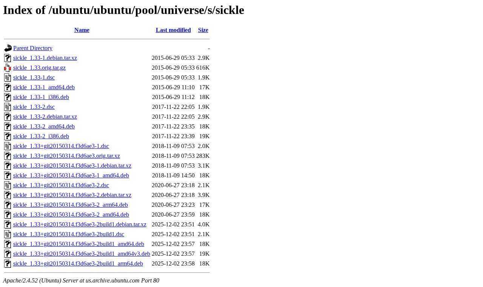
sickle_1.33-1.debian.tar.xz (45, 58)
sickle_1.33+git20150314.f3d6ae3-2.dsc (61, 185)
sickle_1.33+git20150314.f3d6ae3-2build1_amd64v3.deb (81, 253)
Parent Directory (32, 48)
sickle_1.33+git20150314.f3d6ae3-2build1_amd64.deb (78, 244)
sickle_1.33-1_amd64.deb (44, 87)
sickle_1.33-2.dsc (34, 107)
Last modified (173, 30)
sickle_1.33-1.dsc (34, 77)
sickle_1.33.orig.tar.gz (39, 67)
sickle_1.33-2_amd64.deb (44, 126)
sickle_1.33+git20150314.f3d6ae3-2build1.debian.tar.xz (79, 224)
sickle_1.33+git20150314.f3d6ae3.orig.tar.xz (66, 156)
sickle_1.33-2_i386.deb (41, 136)
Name (81, 30)
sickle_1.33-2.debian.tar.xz (45, 116)
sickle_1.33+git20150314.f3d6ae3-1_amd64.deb (71, 175)
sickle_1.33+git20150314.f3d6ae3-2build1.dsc (68, 234)
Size (203, 30)
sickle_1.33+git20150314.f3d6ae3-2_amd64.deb (71, 214)
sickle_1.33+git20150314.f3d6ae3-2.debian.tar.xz (72, 195)
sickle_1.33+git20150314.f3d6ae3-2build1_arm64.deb (78, 263)
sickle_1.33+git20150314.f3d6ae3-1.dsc (61, 146)
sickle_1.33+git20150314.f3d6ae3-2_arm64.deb (70, 205)
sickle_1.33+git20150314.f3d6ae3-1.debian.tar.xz (72, 165)
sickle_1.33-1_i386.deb (41, 97)
